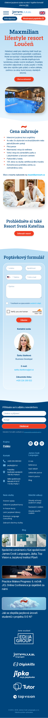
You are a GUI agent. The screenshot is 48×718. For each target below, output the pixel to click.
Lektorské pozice (35, 472)
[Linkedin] (30, 443)
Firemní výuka (9, 501)
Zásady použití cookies (34, 512)
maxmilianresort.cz (36, 175)
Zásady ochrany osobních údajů (34, 501)
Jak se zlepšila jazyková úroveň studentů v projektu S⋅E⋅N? (20, 614)
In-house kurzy (9, 508)
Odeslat (23, 320)
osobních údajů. (35, 303)
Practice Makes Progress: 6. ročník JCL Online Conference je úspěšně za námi (23, 585)
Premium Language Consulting (11, 517)
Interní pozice (34, 476)
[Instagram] (42, 443)
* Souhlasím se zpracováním (25, 303)
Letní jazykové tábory (11, 512)
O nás (30, 461)
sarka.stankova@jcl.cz (24, 370)
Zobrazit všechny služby (13, 522)
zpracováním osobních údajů (32, 432)
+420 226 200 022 (24, 380)
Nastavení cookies (35, 507)
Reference (32, 465)
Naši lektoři (33, 469)
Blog (30, 480)
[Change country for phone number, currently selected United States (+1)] (9, 277)
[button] (8, 99)
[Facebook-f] (36, 443)
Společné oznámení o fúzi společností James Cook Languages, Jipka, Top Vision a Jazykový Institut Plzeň (23, 553)
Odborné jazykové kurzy (13, 504)
